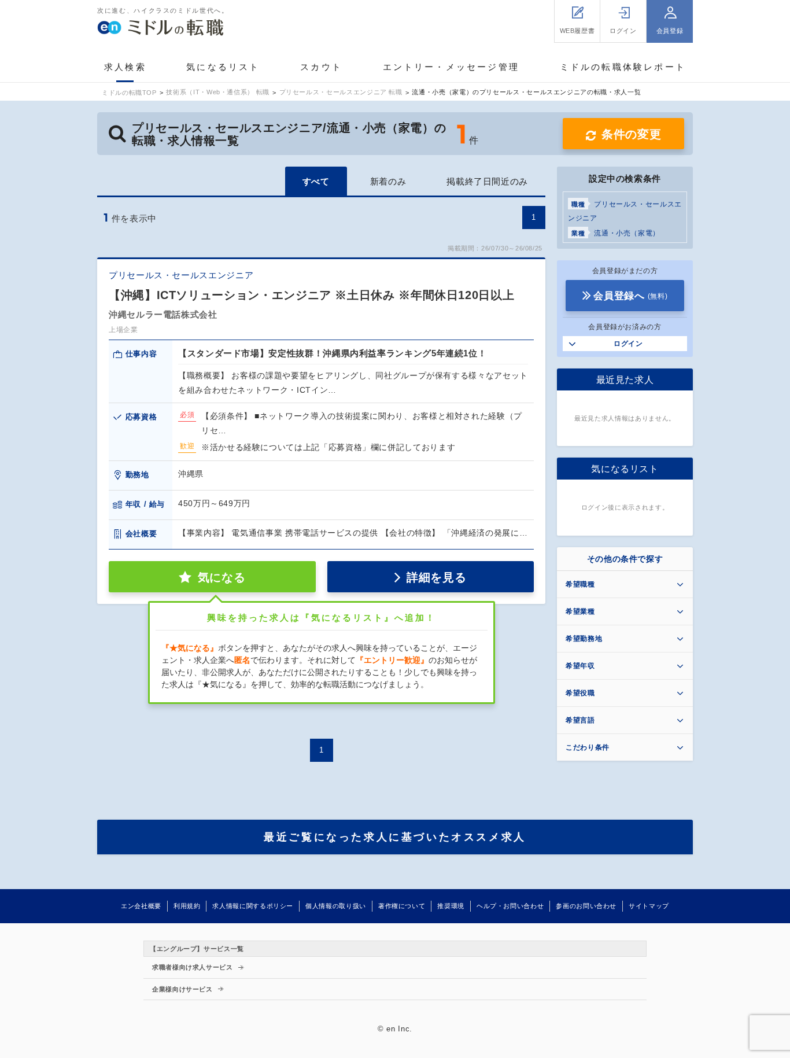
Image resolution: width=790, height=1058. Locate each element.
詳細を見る (436, 577)
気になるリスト (223, 67)
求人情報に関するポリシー (252, 905)
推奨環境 (450, 905)
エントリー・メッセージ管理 (451, 67)
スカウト (321, 67)
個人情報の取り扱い (335, 905)
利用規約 (187, 905)
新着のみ (388, 181)
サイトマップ (649, 905)
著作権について (401, 905)
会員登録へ (630, 295)
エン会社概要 (141, 905)
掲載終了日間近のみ (487, 181)
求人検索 (125, 67)
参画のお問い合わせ (586, 905)
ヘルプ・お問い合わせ (510, 905)
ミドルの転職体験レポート (623, 67)
